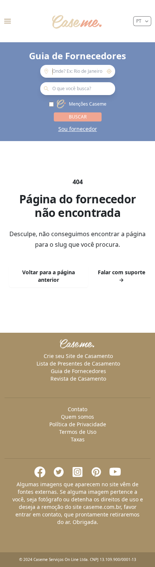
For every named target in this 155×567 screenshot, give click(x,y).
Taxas (78, 439)
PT (138, 21)
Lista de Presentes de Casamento (78, 363)
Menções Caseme (87, 104)
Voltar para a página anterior (48, 276)
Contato (77, 409)
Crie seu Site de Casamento (78, 356)
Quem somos (77, 416)
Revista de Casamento (78, 378)
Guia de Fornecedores (78, 371)
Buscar (78, 117)
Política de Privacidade (77, 424)
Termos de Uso (77, 431)
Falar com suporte (121, 276)
